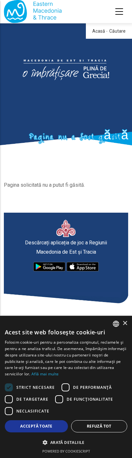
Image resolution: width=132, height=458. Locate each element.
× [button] (124, 323)
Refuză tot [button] (99, 426)
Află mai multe (45, 374)
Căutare (117, 31)
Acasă (98, 31)
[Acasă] (33, 11)
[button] (66, 442)
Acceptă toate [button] (36, 426)
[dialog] (66, 387)
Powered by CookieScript (66, 451)
